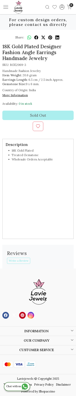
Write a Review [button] (18, 260)
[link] (47, 7)
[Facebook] (6, 315)
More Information (15, 95)
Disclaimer (63, 384)
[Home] (24, 13)
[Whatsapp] (29, 37)
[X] (14, 315)
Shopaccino (47, 391)
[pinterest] (50, 37)
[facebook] (36, 37)
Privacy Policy (44, 384)
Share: (19, 37)
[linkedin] (57, 37)
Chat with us (14, 386)
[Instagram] (31, 315)
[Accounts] (62, 7)
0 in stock (25, 104)
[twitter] (43, 37)
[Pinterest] (23, 315)
